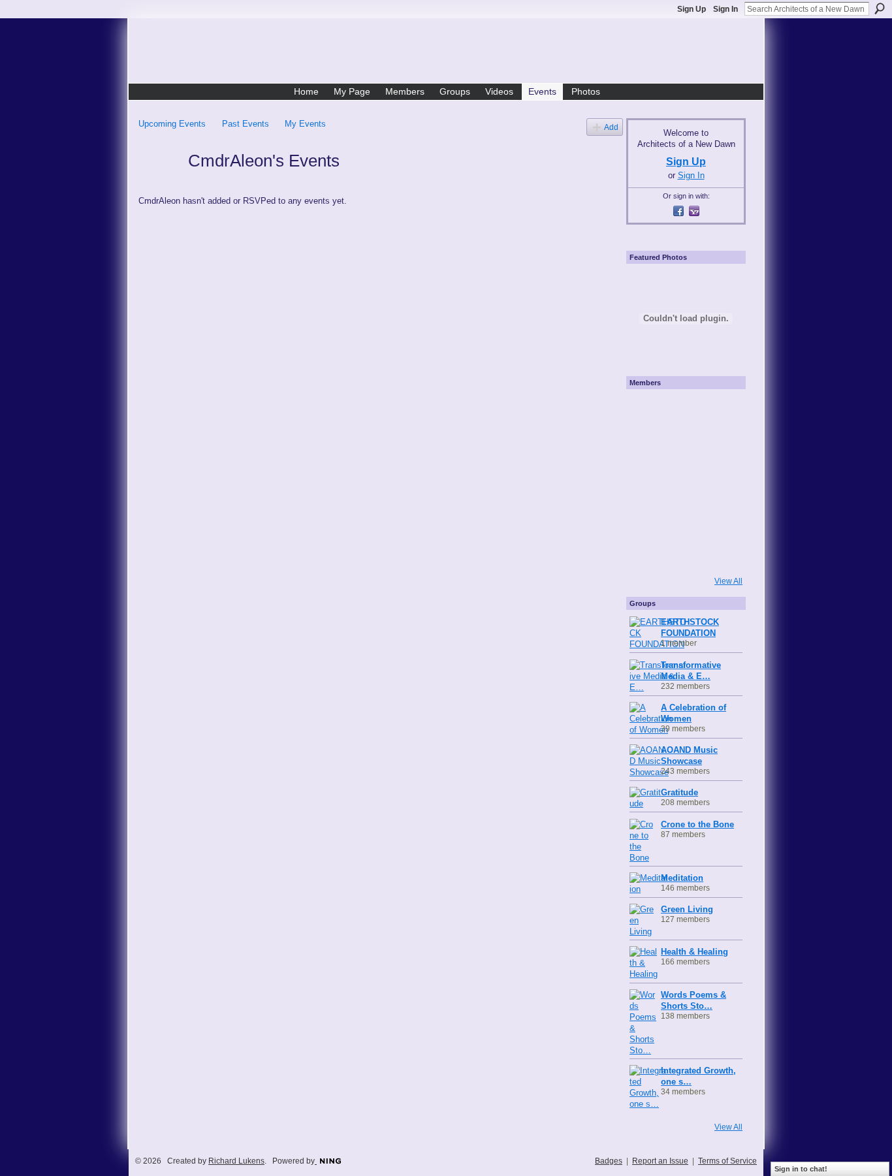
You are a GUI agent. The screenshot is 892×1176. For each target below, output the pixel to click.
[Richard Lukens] (682, 410)
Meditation (682, 878)
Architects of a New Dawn (450, 53)
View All (728, 581)
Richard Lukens (236, 1161)
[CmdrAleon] (159, 184)
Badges (608, 1161)
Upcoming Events (172, 124)
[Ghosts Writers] (682, 516)
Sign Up (691, 9)
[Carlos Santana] (717, 516)
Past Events (245, 124)
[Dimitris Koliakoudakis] (717, 551)
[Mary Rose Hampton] (647, 516)
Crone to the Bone (697, 824)
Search (879, 8)
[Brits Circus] (717, 481)
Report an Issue (660, 1161)
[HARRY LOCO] (647, 446)
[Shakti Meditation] (717, 446)
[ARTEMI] (647, 410)
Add (611, 127)
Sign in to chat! (800, 1169)
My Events (305, 124)
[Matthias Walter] (717, 410)
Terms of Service (727, 1161)
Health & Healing (694, 952)
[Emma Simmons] (647, 551)
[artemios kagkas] (682, 446)
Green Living (687, 909)
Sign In (725, 9)
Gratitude (679, 792)
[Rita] (647, 481)
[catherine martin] (682, 481)
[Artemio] (682, 551)
